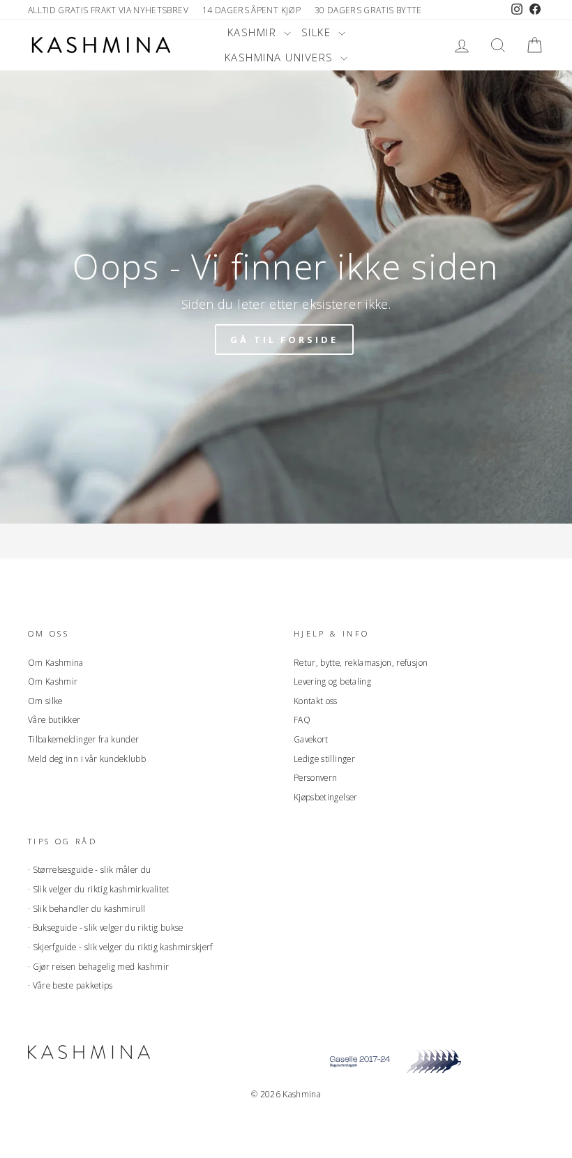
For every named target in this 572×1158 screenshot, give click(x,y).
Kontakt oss (316, 700)
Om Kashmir (53, 681)
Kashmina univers (281, 57)
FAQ (302, 719)
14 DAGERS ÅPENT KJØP (251, 9)
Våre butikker (54, 719)
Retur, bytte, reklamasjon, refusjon (361, 662)
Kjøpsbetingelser (326, 796)
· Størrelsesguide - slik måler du (89, 869)
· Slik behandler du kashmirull (87, 908)
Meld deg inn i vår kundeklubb (87, 758)
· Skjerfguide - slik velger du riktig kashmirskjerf (120, 946)
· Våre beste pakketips (70, 985)
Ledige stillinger (324, 758)
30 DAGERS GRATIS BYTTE (368, 9)
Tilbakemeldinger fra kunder (83, 739)
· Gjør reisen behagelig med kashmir (98, 966)
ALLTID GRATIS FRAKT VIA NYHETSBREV (108, 9)
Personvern (316, 777)
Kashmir (253, 32)
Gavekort (311, 739)
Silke (318, 32)
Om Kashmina (56, 662)
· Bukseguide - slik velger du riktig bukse (105, 927)
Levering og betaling (332, 681)
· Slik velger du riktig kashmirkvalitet (99, 888)
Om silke (45, 700)
